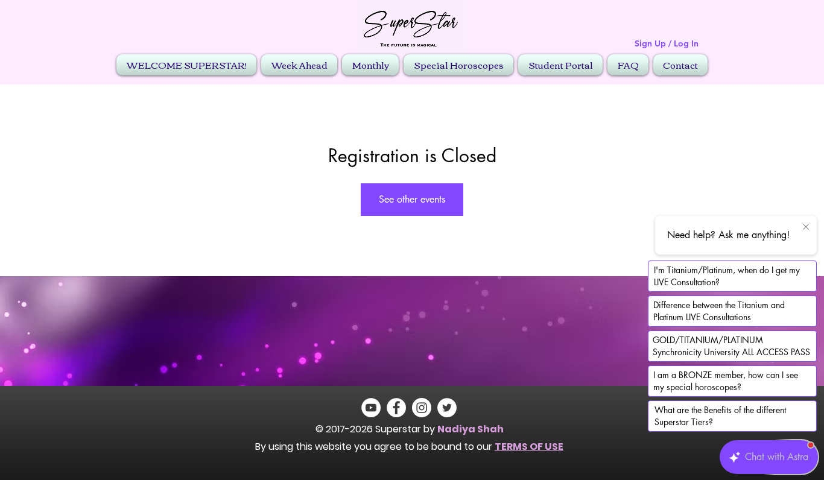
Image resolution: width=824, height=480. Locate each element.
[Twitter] (447, 407)
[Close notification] (806, 227)
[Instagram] (421, 407)
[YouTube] (371, 407)
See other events (412, 199)
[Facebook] (396, 407)
